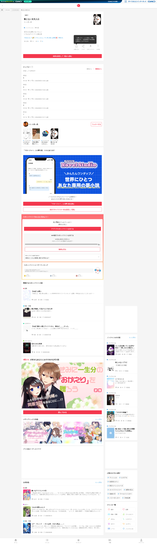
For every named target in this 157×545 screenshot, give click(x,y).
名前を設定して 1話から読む (62, 56)
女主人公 (27, 38)
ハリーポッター (114, 498)
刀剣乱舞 (126, 498)
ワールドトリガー (125, 494)
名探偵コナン (113, 481)
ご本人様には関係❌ (51, 38)
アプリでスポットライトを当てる (62, 229)
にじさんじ (40, 38)
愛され (60, 38)
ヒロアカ (123, 477)
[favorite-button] (76, 46)
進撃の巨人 (128, 489)
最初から (89, 69)
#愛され (26, 359)
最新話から (98, 69)
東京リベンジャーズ (115, 485)
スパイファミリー (114, 489)
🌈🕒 (33, 38)
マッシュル (112, 477)
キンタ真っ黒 (28, 22)
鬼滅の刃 (111, 494)
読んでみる (62, 412)
